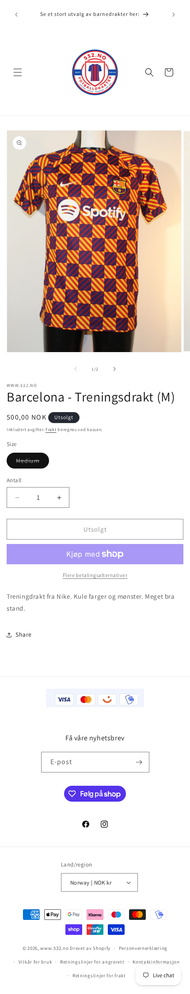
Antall (14, 480)
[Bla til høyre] (114, 369)
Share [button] (23, 634)
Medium (32, 462)
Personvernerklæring (143, 948)
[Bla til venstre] (75, 369)
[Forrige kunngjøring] (16, 14)
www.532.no (54, 948)
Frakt (51, 429)
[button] (17, 72)
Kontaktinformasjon (156, 962)
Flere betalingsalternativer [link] (95, 575)
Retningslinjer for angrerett (92, 962)
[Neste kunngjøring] (173, 14)
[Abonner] (139, 762)
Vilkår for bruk (35, 962)
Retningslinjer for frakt (99, 975)
